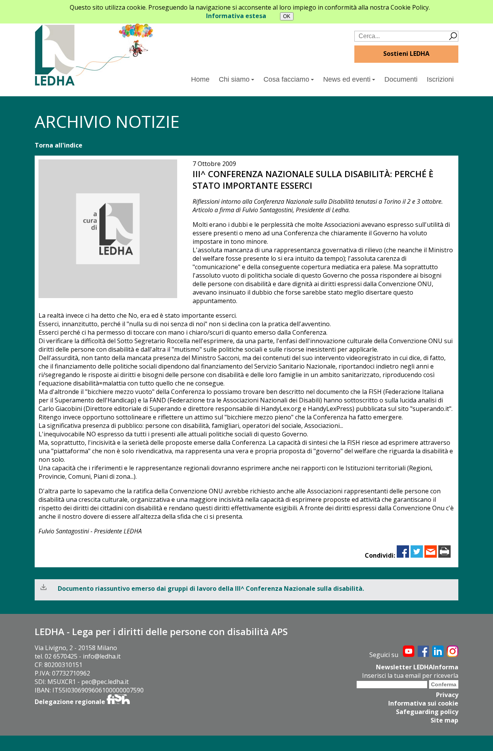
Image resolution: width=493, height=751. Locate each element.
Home (200, 79)
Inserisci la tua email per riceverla (410, 675)
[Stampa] (444, 555)
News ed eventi (347, 79)
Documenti (401, 79)
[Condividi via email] (430, 555)
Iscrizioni (440, 79)
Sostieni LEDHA (406, 53)
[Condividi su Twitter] (417, 555)
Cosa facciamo (286, 79)
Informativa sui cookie (423, 703)
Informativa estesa (236, 16)
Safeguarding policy (427, 711)
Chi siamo (234, 79)
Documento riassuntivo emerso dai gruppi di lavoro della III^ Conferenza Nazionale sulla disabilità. (211, 588)
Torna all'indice (58, 145)
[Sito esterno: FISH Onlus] (118, 701)
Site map (444, 720)
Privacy (447, 695)
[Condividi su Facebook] (403, 555)
